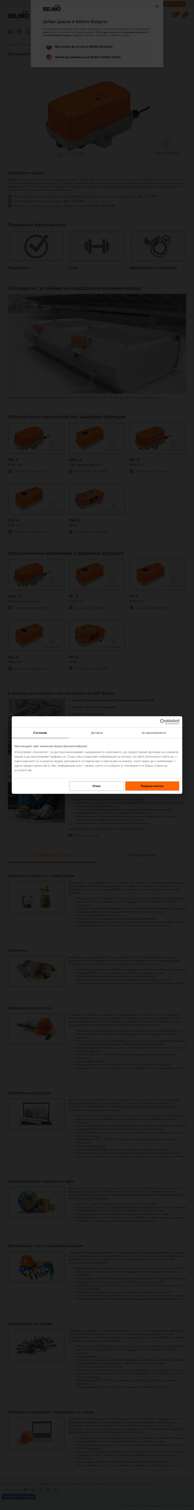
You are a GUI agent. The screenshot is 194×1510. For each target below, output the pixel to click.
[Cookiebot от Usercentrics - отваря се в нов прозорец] (162, 722)
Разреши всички (152, 786)
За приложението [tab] (154, 732)
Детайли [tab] (97, 732)
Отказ (96, 786)
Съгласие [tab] (40, 732)
